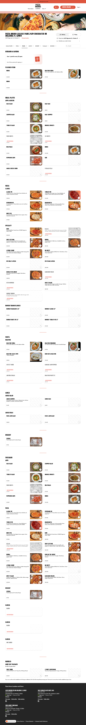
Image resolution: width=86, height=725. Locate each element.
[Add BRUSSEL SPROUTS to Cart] (79, 131)
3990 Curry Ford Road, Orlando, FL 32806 (14, 708)
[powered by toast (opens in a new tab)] (11, 721)
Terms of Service (20, 721)
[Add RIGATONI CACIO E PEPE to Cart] (40, 360)
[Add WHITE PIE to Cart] (40, 219)
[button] (44, 8)
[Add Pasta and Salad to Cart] (79, 422)
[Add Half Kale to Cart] (79, 110)
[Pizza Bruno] (38, 5)
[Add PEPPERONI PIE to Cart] (40, 209)
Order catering (21, 699)
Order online (14, 699)
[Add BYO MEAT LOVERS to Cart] (40, 267)
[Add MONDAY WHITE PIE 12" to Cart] (40, 326)
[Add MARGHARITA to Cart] (79, 209)
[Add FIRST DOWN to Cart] (40, 675)
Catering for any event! (44, 1)
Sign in (78, 7)
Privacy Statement (29, 721)
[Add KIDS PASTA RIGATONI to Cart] (79, 360)
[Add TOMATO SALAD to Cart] (40, 131)
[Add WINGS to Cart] (40, 77)
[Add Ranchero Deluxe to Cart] (79, 582)
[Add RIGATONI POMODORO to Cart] (79, 349)
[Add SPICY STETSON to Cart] (40, 245)
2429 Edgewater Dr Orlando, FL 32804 (15, 690)
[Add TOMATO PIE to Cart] (79, 198)
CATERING (37, 8)
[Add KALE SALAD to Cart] (40, 110)
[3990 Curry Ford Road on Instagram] (6, 716)
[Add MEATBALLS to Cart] (40, 153)
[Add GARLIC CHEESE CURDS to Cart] (40, 174)
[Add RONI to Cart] (40, 235)
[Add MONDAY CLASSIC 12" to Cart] (79, 315)
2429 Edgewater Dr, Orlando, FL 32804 (14, 693)
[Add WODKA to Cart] (79, 245)
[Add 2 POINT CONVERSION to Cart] (79, 675)
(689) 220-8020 (9, 707)
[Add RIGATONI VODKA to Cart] (79, 77)
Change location (25, 38)
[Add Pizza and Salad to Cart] (40, 422)
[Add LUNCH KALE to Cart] (79, 405)
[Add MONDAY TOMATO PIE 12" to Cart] (79, 326)
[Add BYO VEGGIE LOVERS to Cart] (79, 267)
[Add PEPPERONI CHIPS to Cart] (40, 164)
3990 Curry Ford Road (11, 705)
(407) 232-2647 (8, 692)
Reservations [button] (30, 8)
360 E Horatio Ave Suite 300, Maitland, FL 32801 (48, 693)
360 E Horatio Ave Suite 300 (46, 690)
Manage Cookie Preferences (41, 721)
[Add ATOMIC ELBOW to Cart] (40, 256)
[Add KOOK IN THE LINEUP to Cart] (40, 278)
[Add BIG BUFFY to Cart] (79, 256)
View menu (7, 699)
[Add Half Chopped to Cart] (79, 120)
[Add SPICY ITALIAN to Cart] (79, 289)
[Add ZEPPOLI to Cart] (40, 444)
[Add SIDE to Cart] (79, 164)
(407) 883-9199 (41, 692)
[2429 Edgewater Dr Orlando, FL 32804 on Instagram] (6, 701)
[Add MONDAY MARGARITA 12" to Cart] (40, 315)
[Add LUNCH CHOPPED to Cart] (40, 405)
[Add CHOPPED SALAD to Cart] (40, 120)
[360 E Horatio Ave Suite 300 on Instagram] (38, 701)
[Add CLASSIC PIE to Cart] (40, 198)
